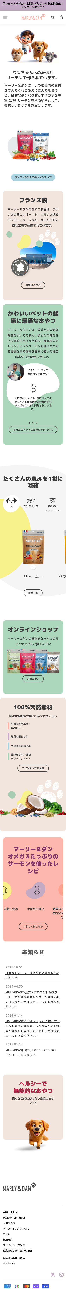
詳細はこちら (33, 285)
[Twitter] (52, 1275)
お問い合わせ (10, 1212)
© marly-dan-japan (14, 1258)
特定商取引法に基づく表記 (17, 1250)
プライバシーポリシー (15, 1245)
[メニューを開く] (5, 17)
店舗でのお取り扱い (14, 1217)
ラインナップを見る (33, 768)
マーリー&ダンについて (16, 1228)
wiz (13, 1263)
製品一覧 (33, 592)
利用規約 (8, 1239)
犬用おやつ (33, 678)
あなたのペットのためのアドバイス (33, 429)
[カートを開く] (61, 17)
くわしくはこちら (33, 926)
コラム (6, 1234)
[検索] (52, 18)
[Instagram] (61, 1275)
